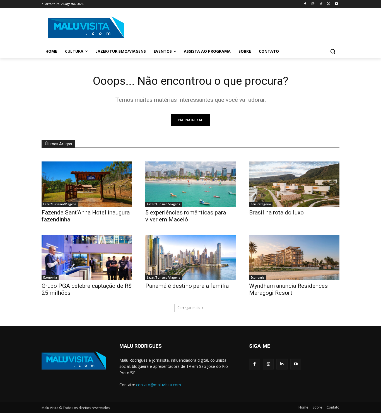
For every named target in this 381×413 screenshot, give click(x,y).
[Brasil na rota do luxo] (294, 184)
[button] (332, 51)
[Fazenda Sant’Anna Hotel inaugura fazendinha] (87, 184)
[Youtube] (336, 4)
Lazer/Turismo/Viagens (59, 204)
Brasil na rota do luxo (276, 212)
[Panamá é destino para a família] (190, 257)
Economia (50, 277)
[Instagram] (313, 4)
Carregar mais (188, 307)
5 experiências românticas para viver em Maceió (185, 216)
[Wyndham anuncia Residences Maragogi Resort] (294, 257)
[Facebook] (305, 4)
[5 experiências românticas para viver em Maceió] (190, 184)
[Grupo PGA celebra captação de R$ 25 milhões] (87, 257)
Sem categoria (261, 204)
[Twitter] (328, 4)
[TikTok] (321, 4)
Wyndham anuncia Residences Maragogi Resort (288, 289)
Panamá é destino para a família (187, 285)
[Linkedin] (281, 364)
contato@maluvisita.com (158, 384)
